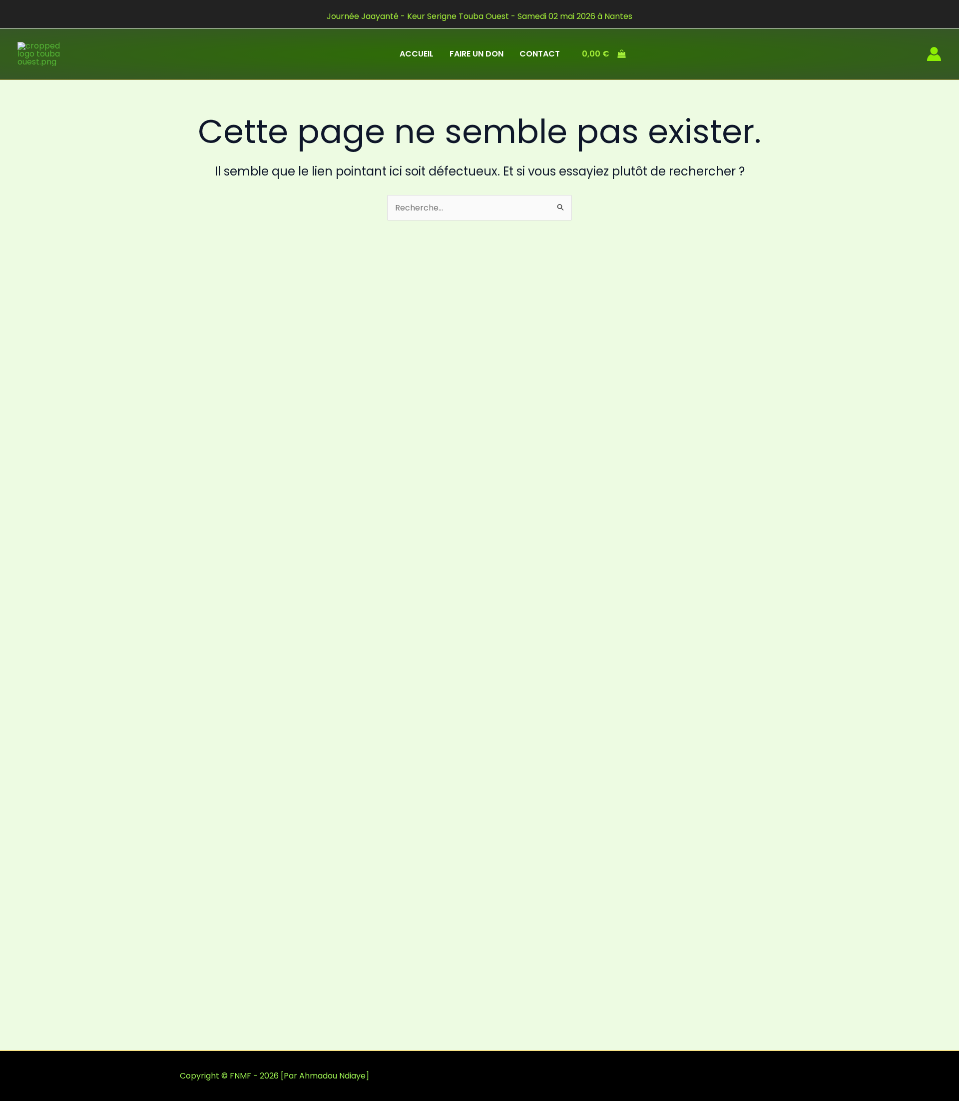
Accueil (417, 54)
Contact (539, 54)
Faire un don (476, 54)
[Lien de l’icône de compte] (934, 54)
